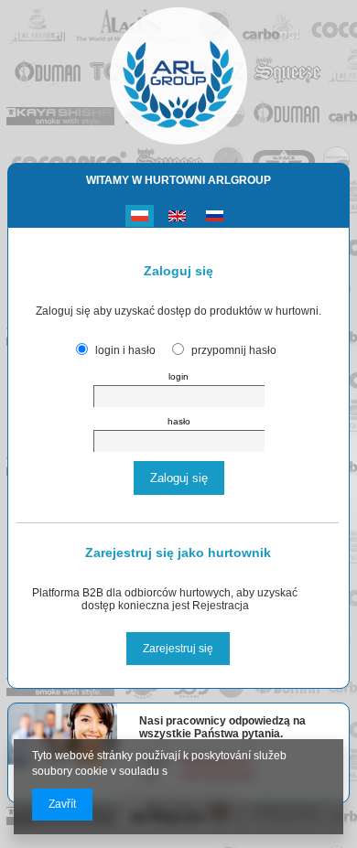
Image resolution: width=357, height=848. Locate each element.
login (178, 376)
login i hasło (125, 350)
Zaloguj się (179, 478)
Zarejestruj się (178, 648)
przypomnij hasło (233, 350)
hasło (179, 421)
